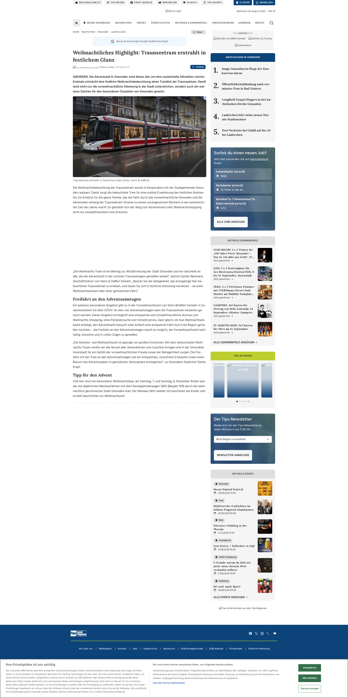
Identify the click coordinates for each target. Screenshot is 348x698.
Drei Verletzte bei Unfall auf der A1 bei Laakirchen (246, 132)
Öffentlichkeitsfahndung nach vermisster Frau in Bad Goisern (246, 86)
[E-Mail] (275, 633)
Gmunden (103, 32)
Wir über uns (86, 649)
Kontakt (122, 649)
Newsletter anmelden (233, 455)
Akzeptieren (309, 668)
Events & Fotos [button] (160, 23)
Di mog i (192, 3)
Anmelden (266, 3)
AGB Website (216, 649)
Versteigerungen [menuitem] (223, 23)
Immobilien (169, 3)
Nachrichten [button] (123, 23)
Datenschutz (150, 649)
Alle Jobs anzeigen (231, 222)
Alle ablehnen (310, 678)
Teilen (199, 32)
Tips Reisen (117, 3)
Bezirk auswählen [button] (98, 23)
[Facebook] (250, 633)
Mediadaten (105, 649)
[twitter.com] (256, 633)
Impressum (169, 649)
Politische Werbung (259, 649)
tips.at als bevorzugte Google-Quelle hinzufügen (142, 41)
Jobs (134, 649)
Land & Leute (118, 32)
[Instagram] (262, 633)
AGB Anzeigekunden (192, 649)
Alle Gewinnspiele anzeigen (234, 342)
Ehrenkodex (235, 649)
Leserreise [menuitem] (244, 23)
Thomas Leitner (107, 67)
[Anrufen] (268, 633)
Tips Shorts (214, 3)
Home (76, 32)
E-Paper (245, 3)
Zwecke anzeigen (310, 689)
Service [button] (259, 23)
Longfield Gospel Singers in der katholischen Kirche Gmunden (247, 102)
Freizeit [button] (141, 23)
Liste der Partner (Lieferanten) (169, 683)
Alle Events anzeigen (229, 597)
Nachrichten (88, 32)
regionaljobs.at (90, 3)
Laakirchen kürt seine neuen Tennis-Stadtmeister (246, 117)
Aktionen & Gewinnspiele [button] (191, 23)
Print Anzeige (143, 3)
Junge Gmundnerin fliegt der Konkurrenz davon (246, 71)
